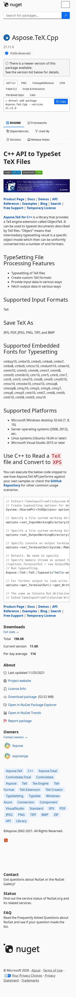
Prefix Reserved (20, 53)
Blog (43, 203)
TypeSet (35, 796)
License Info (17, 689)
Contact (11, 874)
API (8, 821)
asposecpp (20, 756)
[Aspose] (7, 745)
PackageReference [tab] (43, 83)
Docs (31, 199)
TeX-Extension (30, 790)
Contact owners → (15, 737)
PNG (21, 815)
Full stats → (11, 632)
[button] (61, 101)
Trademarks (30, 980)
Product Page (14, 199)
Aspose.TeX (14, 771)
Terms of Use (53, 970)
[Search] (66, 15)
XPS (51, 808)
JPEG (9, 815)
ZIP (56, 815)
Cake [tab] (32, 95)
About (36, 970)
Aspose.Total (48, 771)
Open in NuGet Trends (24, 713)
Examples (29, 203)
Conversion (26, 802)
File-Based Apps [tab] (15, 95)
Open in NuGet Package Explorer (32, 705)
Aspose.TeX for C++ (18, 217)
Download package (22, 697)
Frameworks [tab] (38, 123)
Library (21, 821)
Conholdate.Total (18, 777)
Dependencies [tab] (19, 131)
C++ (30, 771)
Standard (36, 808)
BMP (45, 815)
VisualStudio (15, 808)
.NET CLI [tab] (10, 83)
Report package (20, 721)
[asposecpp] (7, 756)
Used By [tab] (43, 131)
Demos (43, 199)
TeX (24, 783)
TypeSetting (14, 796)
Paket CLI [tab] (11, 89)
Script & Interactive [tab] (34, 89)
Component (48, 802)
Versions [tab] (15, 139)
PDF (62, 808)
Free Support (13, 208)
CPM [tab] (62, 83)
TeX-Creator (54, 790)
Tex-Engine (41, 783)
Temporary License (41, 208)
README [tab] (15, 123)
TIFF (33, 815)
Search (56, 203)
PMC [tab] (24, 83)
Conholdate (44, 777)
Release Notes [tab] (40, 139)
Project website (19, 681)
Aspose (17, 745)
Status (10, 893)
